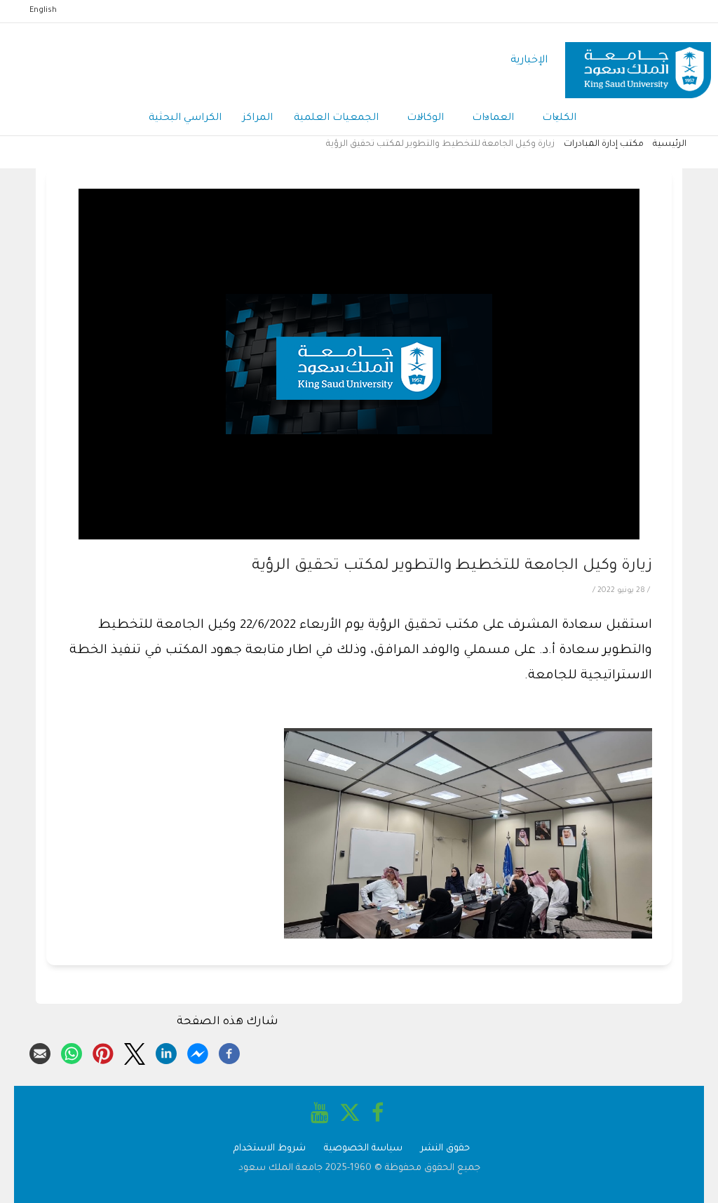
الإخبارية (529, 61)
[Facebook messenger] (197, 1051)
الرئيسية (669, 144)
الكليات (559, 118)
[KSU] (638, 61)
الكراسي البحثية (185, 118)
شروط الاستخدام (269, 1148)
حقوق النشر (445, 1148)
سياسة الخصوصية (363, 1148)
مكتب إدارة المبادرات (604, 144)
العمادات (493, 118)
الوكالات (425, 118)
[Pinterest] (103, 1051)
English (43, 10)
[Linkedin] (166, 1051)
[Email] (39, 1051)
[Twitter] (134, 1051)
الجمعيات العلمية (336, 118)
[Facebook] (229, 1051)
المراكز (258, 118)
